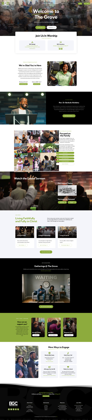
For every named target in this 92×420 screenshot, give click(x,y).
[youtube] (61, 49)
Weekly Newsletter (62, 409)
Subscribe (45, 375)
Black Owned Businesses (62, 406)
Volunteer (46, 408)
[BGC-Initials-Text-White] (13, 402)
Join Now (49, 360)
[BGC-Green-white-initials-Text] (5, 2)
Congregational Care (78, 408)
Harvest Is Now (78, 406)
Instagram (68, 375)
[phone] (18, 409)
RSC (56, 416)
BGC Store (78, 409)
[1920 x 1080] (67, 185)
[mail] (16, 409)
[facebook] (59, 49)
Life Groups (46, 406)
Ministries (46, 407)
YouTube (63, 375)
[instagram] (11, 409)
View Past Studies (49, 361)
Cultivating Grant (79, 410)
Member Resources (62, 405)
